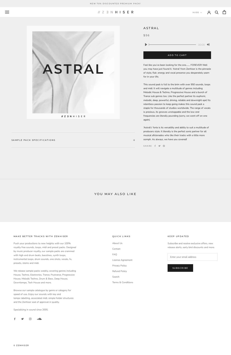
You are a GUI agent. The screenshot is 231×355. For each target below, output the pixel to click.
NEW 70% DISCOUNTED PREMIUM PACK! (115, 3)
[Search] (216, 12)
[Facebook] (155, 146)
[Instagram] (30, 319)
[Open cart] (224, 12)
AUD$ (196, 12)
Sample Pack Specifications (33, 140)
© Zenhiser (21, 345)
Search (115, 276)
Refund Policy (119, 271)
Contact (116, 248)
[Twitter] (159, 146)
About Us (117, 243)
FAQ (114, 254)
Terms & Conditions (122, 282)
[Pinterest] (164, 146)
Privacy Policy (119, 265)
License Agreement (122, 260)
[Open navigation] (7, 12)
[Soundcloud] (39, 319)
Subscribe (180, 268)
